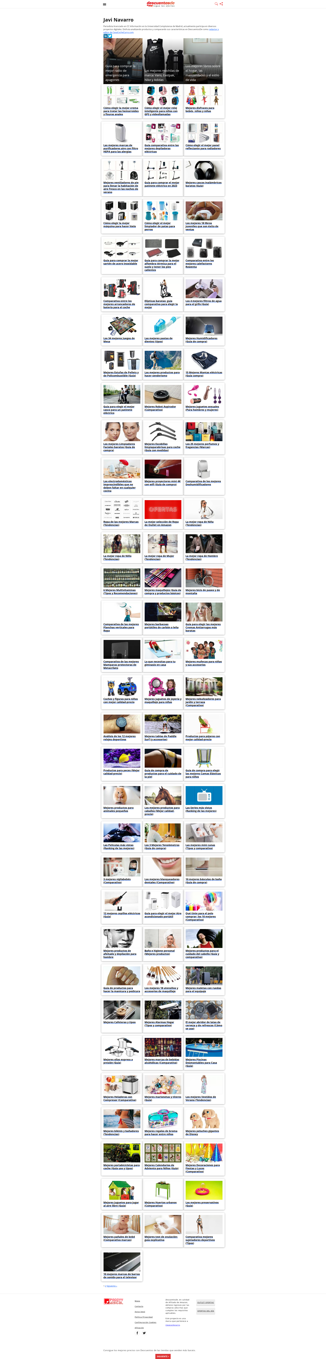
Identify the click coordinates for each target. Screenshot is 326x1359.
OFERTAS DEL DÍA (205, 1311)
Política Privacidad (144, 1317)
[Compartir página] (221, 4)
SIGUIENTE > (163, 1356)
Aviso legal (140, 1311)
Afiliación (139, 1328)
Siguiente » (112, 1286)
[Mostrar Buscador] (216, 4)
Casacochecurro (173, 1325)
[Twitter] (110, 36)
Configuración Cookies (145, 1322)
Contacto (139, 1306)
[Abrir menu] (104, 4)
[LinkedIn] (105, 36)
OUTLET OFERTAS (205, 1302)
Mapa (137, 1301)
